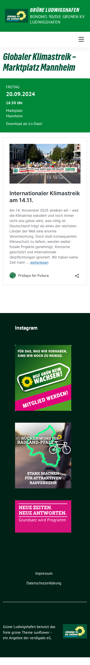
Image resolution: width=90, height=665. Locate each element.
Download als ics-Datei (24, 123)
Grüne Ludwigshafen (54, 10)
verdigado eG (40, 637)
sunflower (42, 632)
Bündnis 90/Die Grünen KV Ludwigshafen (57, 19)
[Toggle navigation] (81, 39)
